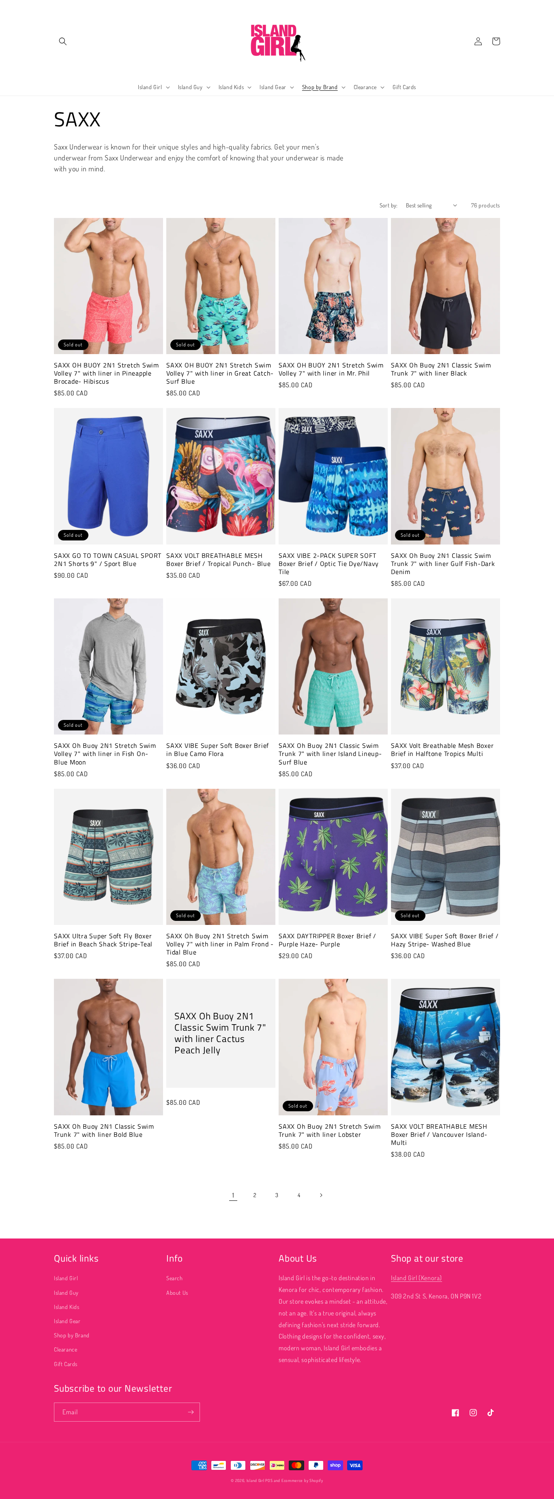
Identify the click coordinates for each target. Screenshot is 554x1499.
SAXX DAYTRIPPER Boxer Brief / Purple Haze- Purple (327, 940)
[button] (63, 41)
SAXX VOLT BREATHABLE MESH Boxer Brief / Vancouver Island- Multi (439, 1134)
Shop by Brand (72, 1335)
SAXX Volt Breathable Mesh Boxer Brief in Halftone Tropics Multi (442, 749)
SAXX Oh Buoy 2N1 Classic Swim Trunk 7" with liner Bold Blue (104, 1130)
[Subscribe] (191, 1412)
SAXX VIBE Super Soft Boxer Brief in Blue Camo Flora (217, 749)
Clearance (65, 1349)
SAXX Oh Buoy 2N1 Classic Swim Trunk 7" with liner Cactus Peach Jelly (220, 1033)
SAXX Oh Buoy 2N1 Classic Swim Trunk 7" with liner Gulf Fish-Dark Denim (443, 563)
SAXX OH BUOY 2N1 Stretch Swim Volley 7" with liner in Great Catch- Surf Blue (220, 373)
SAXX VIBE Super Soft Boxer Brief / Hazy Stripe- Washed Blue (445, 940)
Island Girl (66, 1278)
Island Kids (66, 1306)
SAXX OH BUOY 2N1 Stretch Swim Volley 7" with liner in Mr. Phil (331, 369)
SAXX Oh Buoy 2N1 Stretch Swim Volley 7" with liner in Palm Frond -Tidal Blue (220, 944)
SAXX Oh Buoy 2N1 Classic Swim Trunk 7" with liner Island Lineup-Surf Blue (330, 753)
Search (174, 1278)
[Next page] (321, 1195)
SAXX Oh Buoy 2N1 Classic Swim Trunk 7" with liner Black (441, 369)
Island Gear (67, 1320)
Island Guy (66, 1292)
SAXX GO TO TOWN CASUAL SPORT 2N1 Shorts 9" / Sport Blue (107, 559)
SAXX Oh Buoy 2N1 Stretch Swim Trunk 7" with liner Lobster (330, 1130)
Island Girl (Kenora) (416, 1278)
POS (269, 1480)
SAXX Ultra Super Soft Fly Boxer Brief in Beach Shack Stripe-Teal (103, 940)
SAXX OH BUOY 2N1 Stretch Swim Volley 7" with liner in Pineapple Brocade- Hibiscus (106, 373)
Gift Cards (65, 1363)
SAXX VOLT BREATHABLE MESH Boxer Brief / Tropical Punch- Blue (218, 559)
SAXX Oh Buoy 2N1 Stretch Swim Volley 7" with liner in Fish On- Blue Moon (105, 753)
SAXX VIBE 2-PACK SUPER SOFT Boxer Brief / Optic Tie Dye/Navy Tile (329, 563)
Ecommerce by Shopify (302, 1480)
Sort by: (389, 205)
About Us (177, 1292)
